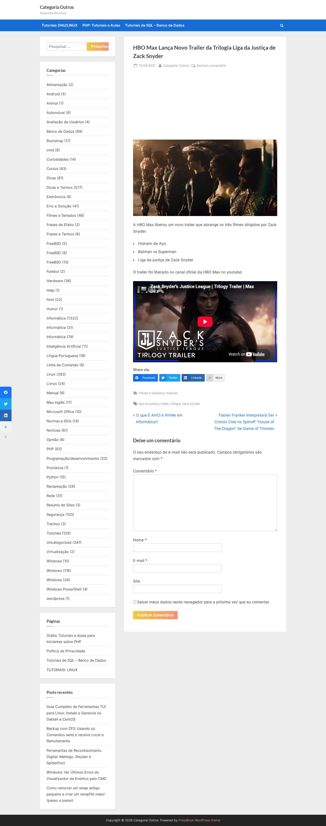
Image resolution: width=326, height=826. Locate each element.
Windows (54, 561)
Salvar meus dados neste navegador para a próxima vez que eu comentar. (203, 602)
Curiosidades (58, 159)
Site (136, 581)
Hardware (55, 281)
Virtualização (58, 551)
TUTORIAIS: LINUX (62, 670)
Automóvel (56, 112)
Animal (52, 103)
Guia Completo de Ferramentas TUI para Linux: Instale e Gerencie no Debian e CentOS (76, 712)
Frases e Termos (60, 234)
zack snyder (191, 403)
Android (53, 94)
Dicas (51, 178)
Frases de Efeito (60, 224)
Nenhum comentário (211, 65)
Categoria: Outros (176, 65)
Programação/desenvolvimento (73, 458)
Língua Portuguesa (62, 355)
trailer (165, 403)
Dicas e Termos (60, 187)
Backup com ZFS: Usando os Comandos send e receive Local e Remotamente (75, 734)
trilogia (175, 403)
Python (52, 477)
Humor (52, 309)
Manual (53, 393)
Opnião (53, 439)
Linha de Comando (62, 365)
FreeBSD (54, 243)
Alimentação (57, 84)
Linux (51, 374)
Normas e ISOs (59, 421)
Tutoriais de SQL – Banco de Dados (155, 25)
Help (50, 290)
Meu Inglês (56, 402)
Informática (56, 318)
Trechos (53, 524)
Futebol (53, 271)
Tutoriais (54, 533)
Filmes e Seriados (151, 393)
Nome (140, 540)
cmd (50, 150)
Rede (51, 495)
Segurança (55, 514)
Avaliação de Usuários (65, 122)
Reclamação (57, 486)
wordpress (55, 598)
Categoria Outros (57, 7)
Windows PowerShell (64, 589)
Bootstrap (55, 140)
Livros (52, 383)
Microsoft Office (60, 411)
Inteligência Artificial (64, 346)
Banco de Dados (60, 131)
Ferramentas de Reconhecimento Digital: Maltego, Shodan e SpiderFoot (74, 756)
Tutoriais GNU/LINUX (59, 25)
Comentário (145, 471)
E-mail (140, 560)
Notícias (172, 393)
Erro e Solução (59, 206)
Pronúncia (55, 468)
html (50, 299)
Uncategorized (59, 542)
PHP (50, 449)
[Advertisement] (205, 106)
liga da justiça (149, 403)
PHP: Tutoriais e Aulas (101, 25)
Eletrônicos (56, 197)
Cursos (52, 168)
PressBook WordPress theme (199, 820)
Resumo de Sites (61, 505)
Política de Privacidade (66, 651)
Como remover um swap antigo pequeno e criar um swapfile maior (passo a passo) (76, 794)
